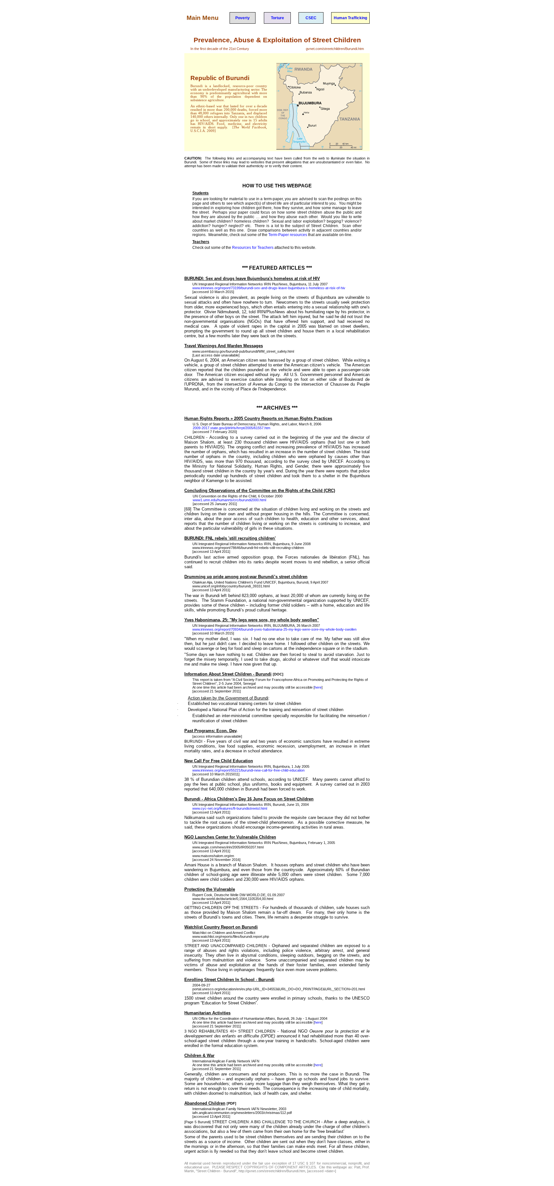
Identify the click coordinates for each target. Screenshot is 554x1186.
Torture (277, 18)
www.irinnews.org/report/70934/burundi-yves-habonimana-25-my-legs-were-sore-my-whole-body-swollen (274, 629)
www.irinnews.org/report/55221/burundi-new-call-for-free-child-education (248, 770)
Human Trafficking (350, 18)
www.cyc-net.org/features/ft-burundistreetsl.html (229, 808)
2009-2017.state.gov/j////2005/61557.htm (231, 428)
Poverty (242, 18)
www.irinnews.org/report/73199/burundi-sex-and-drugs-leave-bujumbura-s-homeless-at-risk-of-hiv (268, 288)
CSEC (311, 18)
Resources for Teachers (252, 247)
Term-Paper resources (287, 235)
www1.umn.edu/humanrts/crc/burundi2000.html (229, 500)
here (318, 687)
